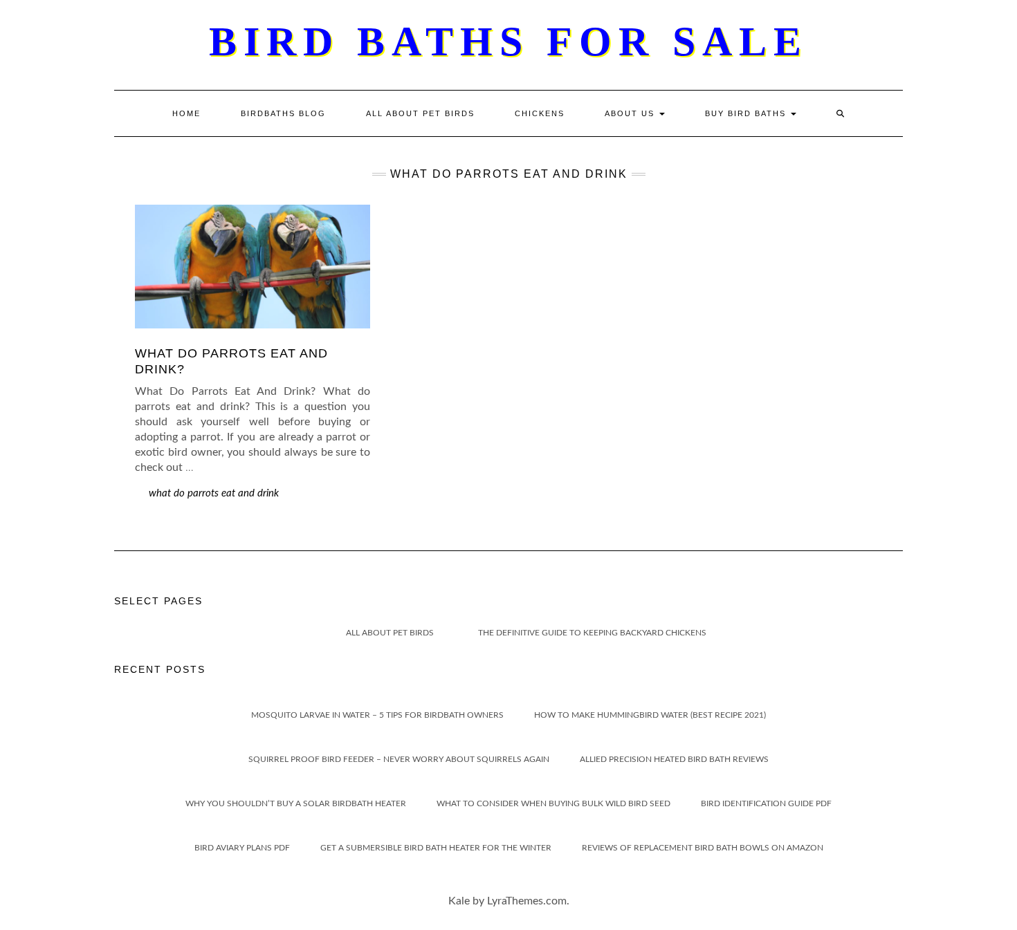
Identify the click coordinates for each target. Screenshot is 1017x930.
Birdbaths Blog (283, 113)
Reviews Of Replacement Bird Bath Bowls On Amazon (702, 848)
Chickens (540, 113)
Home (186, 113)
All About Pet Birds (420, 113)
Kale (459, 900)
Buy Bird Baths (747, 113)
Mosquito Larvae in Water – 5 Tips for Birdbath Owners (377, 715)
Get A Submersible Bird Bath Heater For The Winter (435, 848)
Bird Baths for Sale (508, 41)
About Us (631, 113)
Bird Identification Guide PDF (766, 803)
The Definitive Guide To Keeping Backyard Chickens (592, 633)
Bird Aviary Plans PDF (242, 848)
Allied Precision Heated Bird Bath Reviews (674, 759)
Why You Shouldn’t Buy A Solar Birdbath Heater (295, 803)
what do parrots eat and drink (214, 493)
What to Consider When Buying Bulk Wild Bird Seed (553, 803)
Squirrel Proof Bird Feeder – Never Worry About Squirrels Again (398, 759)
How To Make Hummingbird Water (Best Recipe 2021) (650, 715)
